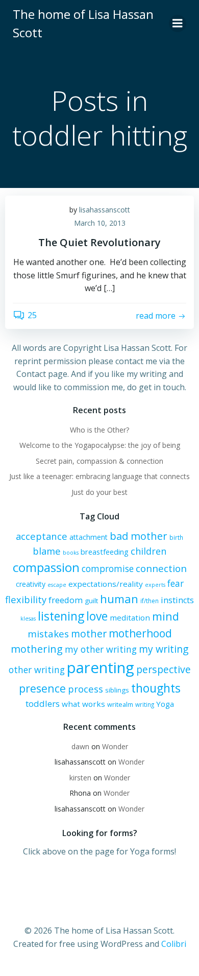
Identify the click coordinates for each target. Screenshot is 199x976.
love (97, 616)
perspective (163, 669)
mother (89, 633)
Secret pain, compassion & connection (99, 461)
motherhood (140, 633)
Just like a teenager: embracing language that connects (99, 476)
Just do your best (99, 492)
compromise (108, 568)
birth (176, 537)
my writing (164, 649)
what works (83, 704)
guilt (91, 600)
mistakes (48, 633)
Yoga (165, 704)
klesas (28, 618)
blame (47, 550)
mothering (37, 649)
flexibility (25, 599)
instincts (177, 600)
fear (175, 583)
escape (56, 584)
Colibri (173, 943)
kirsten (80, 777)
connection (161, 568)
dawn (80, 746)
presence (42, 688)
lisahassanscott (104, 210)
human (119, 599)
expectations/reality (105, 584)
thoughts (156, 688)
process (85, 688)
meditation (130, 617)
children (148, 551)
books (71, 552)
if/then (149, 601)
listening (61, 616)
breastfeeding (105, 551)
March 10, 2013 (100, 223)
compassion (46, 567)
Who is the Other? (99, 430)
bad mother (138, 536)
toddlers (43, 703)
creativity (30, 584)
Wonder (115, 746)
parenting (100, 667)
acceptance (41, 536)
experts (155, 584)
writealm (120, 704)
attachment (88, 537)
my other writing (101, 649)
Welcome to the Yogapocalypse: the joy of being (99, 445)
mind (165, 616)
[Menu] (177, 23)
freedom (65, 600)
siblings (117, 690)
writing (144, 704)
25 (32, 315)
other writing (37, 669)
